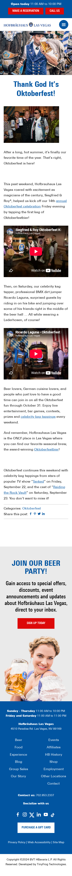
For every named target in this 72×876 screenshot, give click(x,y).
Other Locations (53, 776)
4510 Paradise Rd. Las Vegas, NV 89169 (36, 729)
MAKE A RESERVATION (25, 11)
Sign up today (36, 623)
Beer (18, 740)
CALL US (55, 11)
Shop (53, 762)
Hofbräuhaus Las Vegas (27, 24)
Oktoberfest (31, 508)
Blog (18, 762)
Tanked (38, 482)
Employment (54, 769)
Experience (18, 755)
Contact (53, 784)
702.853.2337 (45, 795)
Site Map (58, 842)
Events (53, 740)
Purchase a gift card (36, 827)
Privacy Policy (16, 842)
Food (19, 747)
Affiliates (54, 747)
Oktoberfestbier (46, 449)
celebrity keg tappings (38, 417)
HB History (53, 755)
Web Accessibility (39, 842)
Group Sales (18, 769)
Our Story (18, 776)
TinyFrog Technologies (51, 864)
